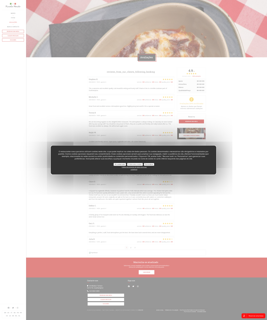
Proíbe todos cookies (135, 164)
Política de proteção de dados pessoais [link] (134, 167)
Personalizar (149, 164)
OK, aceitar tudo (120, 164)
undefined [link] (134, 169)
